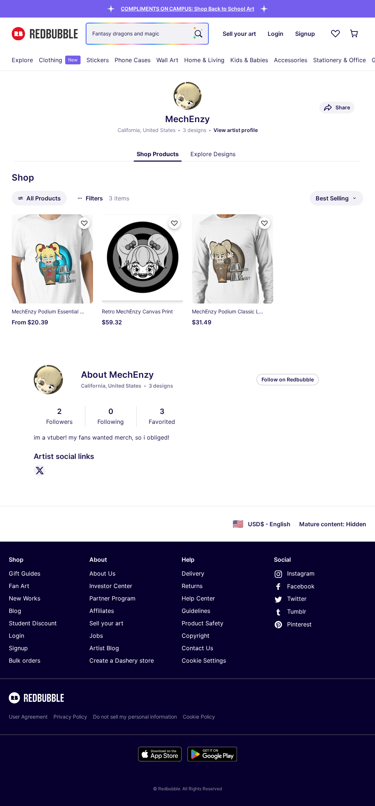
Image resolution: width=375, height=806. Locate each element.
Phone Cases (133, 60)
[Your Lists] (335, 33)
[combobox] (147, 33)
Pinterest (299, 624)
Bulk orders (24, 660)
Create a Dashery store (121, 660)
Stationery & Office (339, 60)
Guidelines (196, 610)
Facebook (301, 586)
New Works (24, 598)
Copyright (195, 635)
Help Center (198, 598)
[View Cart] (354, 33)
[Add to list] (84, 223)
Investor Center (110, 586)
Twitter (297, 598)
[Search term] (197, 33)
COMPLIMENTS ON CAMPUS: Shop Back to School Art (187, 8)
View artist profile (236, 130)
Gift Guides (24, 573)
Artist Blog (104, 648)
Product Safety (202, 623)
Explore (22, 60)
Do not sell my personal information (135, 716)
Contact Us (197, 648)
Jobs (96, 635)
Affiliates (101, 610)
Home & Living (204, 60)
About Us (102, 573)
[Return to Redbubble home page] (45, 34)
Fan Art (19, 586)
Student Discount (33, 623)
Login (16, 635)
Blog (15, 610)
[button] (187, 8)
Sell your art (106, 623)
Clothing (58, 60)
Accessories (290, 60)
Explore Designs (212, 154)
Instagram (301, 573)
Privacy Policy (70, 716)
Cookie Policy (199, 716)
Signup (18, 648)
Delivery (193, 573)
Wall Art (167, 60)
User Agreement (28, 716)
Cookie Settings (204, 660)
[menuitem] (22, 60)
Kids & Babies (249, 60)
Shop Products (158, 154)
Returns (192, 586)
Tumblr (296, 611)
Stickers (97, 60)
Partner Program (112, 598)
